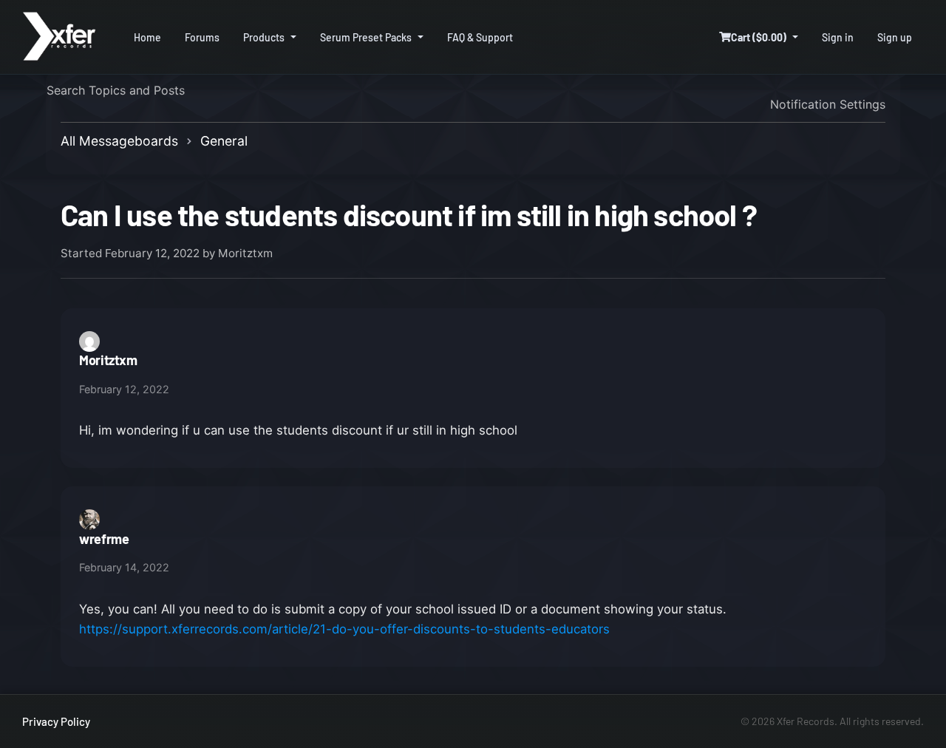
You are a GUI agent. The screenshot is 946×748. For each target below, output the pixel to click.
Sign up (894, 37)
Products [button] (264, 37)
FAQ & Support (480, 37)
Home (147, 37)
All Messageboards (119, 141)
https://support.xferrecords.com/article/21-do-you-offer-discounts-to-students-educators (344, 629)
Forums (202, 37)
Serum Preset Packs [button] (366, 37)
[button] (758, 37)
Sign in (838, 37)
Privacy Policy (56, 721)
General (224, 141)
